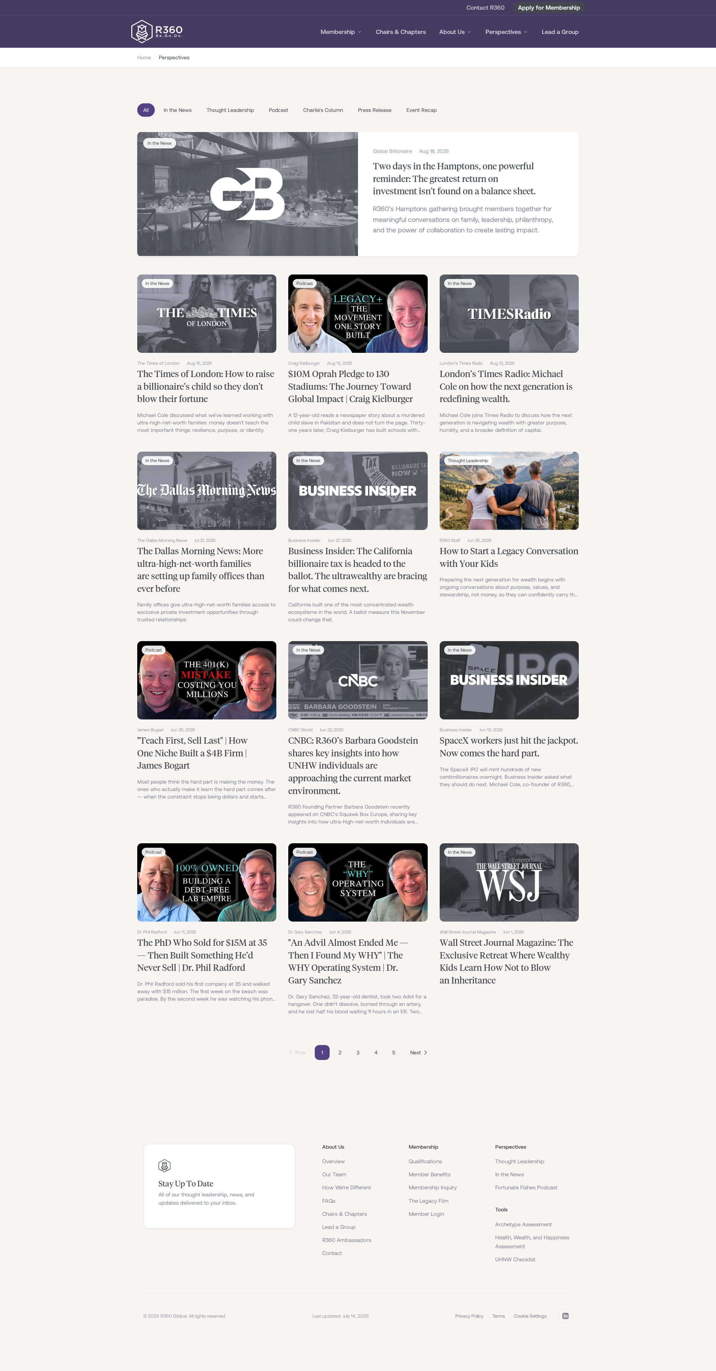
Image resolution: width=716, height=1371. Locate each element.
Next (415, 1052)
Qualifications (425, 1161)
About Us (452, 31)
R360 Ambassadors (346, 1240)
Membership (338, 31)
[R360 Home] (156, 32)
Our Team (334, 1174)
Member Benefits (429, 1174)
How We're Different (346, 1187)
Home (144, 57)
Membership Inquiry (433, 1187)
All (146, 110)
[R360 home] (164, 1166)
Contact (332, 1253)
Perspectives (503, 31)
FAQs (328, 1201)
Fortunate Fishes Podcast (526, 1187)
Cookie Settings (530, 1316)
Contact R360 (486, 7)
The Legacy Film (429, 1201)
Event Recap (421, 110)
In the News (178, 110)
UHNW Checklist (515, 1259)
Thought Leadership (230, 110)
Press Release (375, 110)
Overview (333, 1161)
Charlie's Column (323, 110)
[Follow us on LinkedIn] (566, 1316)
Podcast (278, 110)
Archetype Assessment (523, 1224)
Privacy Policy (469, 1316)
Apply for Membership (549, 7)
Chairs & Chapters (401, 31)
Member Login (426, 1214)
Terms (498, 1316)
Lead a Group (560, 31)
